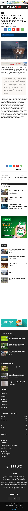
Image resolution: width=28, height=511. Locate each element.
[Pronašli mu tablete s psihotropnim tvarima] (4, 280)
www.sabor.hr (4, 404)
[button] (26, 7)
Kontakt (11, 503)
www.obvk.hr (4, 407)
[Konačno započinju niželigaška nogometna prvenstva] (4, 346)
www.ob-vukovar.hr (5, 406)
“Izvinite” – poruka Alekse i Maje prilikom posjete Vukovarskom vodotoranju (17, 383)
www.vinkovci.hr (4, 394)
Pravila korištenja (9, 505)
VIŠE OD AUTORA (6, 186)
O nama (16, 503)
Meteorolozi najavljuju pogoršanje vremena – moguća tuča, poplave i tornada (18, 206)
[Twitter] (18, 498)
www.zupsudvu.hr (5, 447)
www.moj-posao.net (5, 450)
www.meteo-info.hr (5, 454)
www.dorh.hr (4, 442)
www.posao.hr (4, 451)
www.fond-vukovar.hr (6, 453)
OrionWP (14, 509)
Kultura (2, 425)
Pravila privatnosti (18, 505)
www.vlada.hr (4, 401)
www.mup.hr (4, 443)
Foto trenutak (4, 434)
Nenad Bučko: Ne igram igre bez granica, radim (6, 178)
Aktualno (3, 416)
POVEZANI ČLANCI (6, 184)
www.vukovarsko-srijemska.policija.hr (9, 445)
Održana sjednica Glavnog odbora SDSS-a (21, 178)
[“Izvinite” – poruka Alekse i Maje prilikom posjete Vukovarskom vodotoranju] (4, 383)
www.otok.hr (3, 399)
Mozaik (2, 12)
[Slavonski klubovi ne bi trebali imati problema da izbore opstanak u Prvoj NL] (4, 338)
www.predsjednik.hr (5, 402)
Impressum (6, 503)
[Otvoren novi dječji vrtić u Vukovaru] (4, 199)
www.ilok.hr (3, 398)
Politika (2, 423)
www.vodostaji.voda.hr (6, 448)
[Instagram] (14, 498)
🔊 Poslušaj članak (8, 34)
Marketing (21, 503)
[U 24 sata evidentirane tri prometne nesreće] (4, 272)
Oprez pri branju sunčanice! (16, 366)
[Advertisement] (14, 146)
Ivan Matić (6, 26)
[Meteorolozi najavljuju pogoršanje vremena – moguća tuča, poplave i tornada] (4, 206)
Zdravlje (3, 432)
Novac (2, 427)
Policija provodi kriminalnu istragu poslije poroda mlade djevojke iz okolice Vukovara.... (17, 375)
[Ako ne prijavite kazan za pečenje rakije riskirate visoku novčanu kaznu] (4, 192)
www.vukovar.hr (4, 393)
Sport (2, 429)
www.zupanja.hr (4, 396)
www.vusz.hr (4, 391)
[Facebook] (10, 498)
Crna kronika (4, 420)
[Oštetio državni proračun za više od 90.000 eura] (4, 265)
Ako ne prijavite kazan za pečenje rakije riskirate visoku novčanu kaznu (17, 192)
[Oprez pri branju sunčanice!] (4, 368)
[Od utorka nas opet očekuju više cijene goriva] (4, 258)
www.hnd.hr (3, 456)
